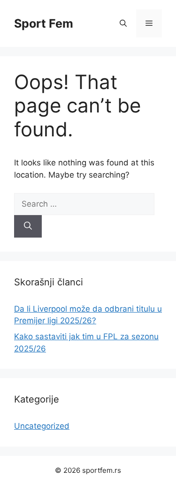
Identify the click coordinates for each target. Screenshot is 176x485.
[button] (123, 23)
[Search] (28, 226)
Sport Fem (43, 23)
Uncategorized (41, 426)
